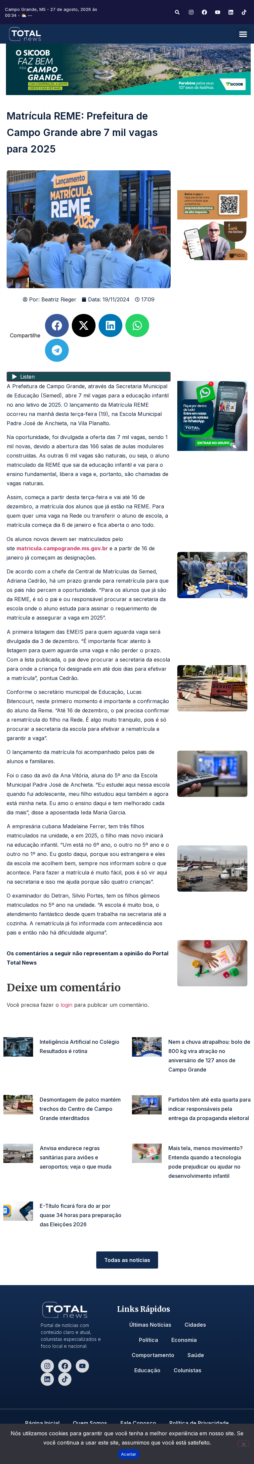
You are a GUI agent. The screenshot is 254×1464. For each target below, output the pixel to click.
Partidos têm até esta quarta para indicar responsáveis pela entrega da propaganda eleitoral (209, 1108)
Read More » (52, 1060)
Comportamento (153, 1355)
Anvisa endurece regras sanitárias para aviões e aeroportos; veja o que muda (75, 1157)
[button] (177, 12)
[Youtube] (82, 1366)
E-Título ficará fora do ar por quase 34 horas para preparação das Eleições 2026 (80, 1215)
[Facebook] (64, 1366)
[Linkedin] (47, 1379)
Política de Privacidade (199, 1423)
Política (148, 1340)
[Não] (243, 1444)
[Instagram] (47, 1366)
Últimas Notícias (150, 1324)
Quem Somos (90, 1423)
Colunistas (187, 1370)
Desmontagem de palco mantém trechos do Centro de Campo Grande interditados (80, 1108)
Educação (147, 1370)
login (66, 1005)
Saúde (196, 1355)
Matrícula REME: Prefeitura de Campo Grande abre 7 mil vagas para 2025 (82, 132)
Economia (184, 1340)
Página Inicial (42, 1423)
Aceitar (129, 1454)
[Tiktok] (64, 1379)
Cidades (195, 1324)
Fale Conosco (138, 1423)
